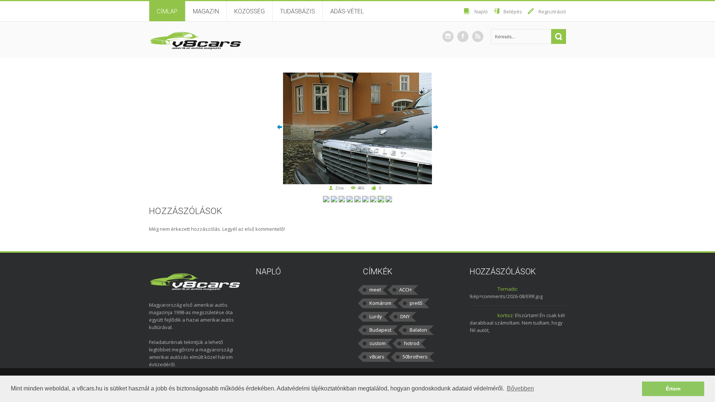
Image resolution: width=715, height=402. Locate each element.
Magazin (206, 11)
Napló (481, 11)
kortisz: (506, 315)
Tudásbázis (297, 11)
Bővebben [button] (520, 388)
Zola (339, 188)
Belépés (512, 11)
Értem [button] (673, 389)
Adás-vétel (347, 11)
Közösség (249, 11)
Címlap (167, 11)
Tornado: (508, 288)
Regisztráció (552, 11)
